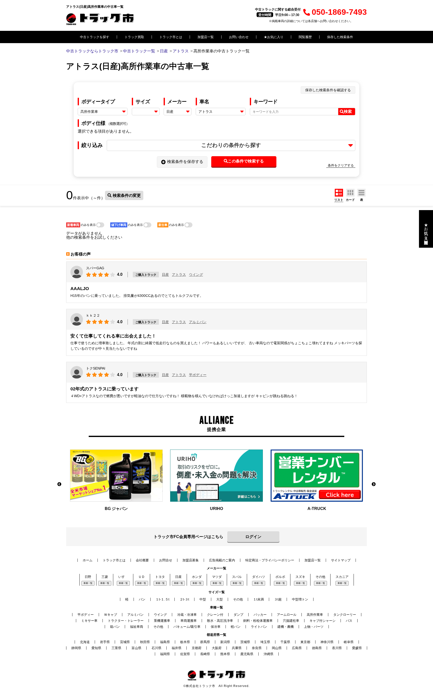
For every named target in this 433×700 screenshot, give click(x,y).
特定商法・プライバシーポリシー (269, 560)
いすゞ (123, 577)
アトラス (179, 274)
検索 (348, 111)
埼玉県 (265, 642)
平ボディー (197, 375)
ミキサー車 (89, 621)
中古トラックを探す (94, 37)
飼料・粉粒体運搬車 (258, 621)
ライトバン (259, 627)
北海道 (85, 642)
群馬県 (205, 642)
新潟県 (225, 642)
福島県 (165, 642)
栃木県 (185, 642)
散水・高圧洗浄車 (220, 621)
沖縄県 (268, 654)
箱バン (115, 627)
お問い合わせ (239, 37)
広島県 (297, 648)
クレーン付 (215, 615)
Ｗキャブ (110, 615)
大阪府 (217, 648)
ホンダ (197, 577)
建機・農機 (285, 627)
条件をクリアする (341, 165)
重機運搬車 (162, 621)
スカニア (342, 577)
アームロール (286, 615)
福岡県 (165, 654)
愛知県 (96, 648)
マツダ (217, 577)
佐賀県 (185, 654)
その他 (320, 577)
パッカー (260, 615)
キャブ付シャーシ (322, 621)
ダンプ (238, 615)
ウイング (196, 274)
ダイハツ (258, 577)
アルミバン (197, 322)
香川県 (337, 648)
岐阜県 (349, 642)
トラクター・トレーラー (126, 621)
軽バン (236, 627)
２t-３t (184, 599)
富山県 (136, 648)
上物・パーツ (313, 627)
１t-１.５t (162, 599)
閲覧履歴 (305, 37)
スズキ (300, 577)
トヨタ (160, 577)
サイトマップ (341, 560)
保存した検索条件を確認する (328, 90)
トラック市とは (170, 37)
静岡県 (76, 648)
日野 (88, 577)
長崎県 (205, 654)
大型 (219, 599)
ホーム (87, 560)
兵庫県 (237, 648)
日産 (165, 274)
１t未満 (258, 599)
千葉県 (285, 642)
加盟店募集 (190, 560)
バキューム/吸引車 (186, 627)
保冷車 (216, 627)
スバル (237, 577)
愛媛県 (357, 648)
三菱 (104, 577)
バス (349, 621)
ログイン (253, 537)
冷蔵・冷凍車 (187, 615)
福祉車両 (136, 627)
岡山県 (277, 648)
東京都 (305, 642)
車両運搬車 (188, 621)
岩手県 (105, 642)
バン (142, 599)
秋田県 (145, 642)
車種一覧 (87, 583)
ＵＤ (141, 577)
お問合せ (165, 560)
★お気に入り (273, 37)
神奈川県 (327, 642)
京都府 (196, 648)
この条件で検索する (246, 161)
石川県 (156, 648)
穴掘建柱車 (291, 621)
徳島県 (317, 648)
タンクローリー (344, 615)
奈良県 (257, 648)
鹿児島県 (246, 654)
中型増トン (300, 599)
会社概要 (142, 560)
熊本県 (225, 654)
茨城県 (245, 642)
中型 (202, 599)
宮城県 (125, 642)
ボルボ (280, 577)
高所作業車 (315, 615)
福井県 (176, 648)
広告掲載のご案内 (222, 560)
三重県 (116, 648)
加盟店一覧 (205, 37)
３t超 (278, 599)
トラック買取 (134, 37)
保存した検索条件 (340, 37)
